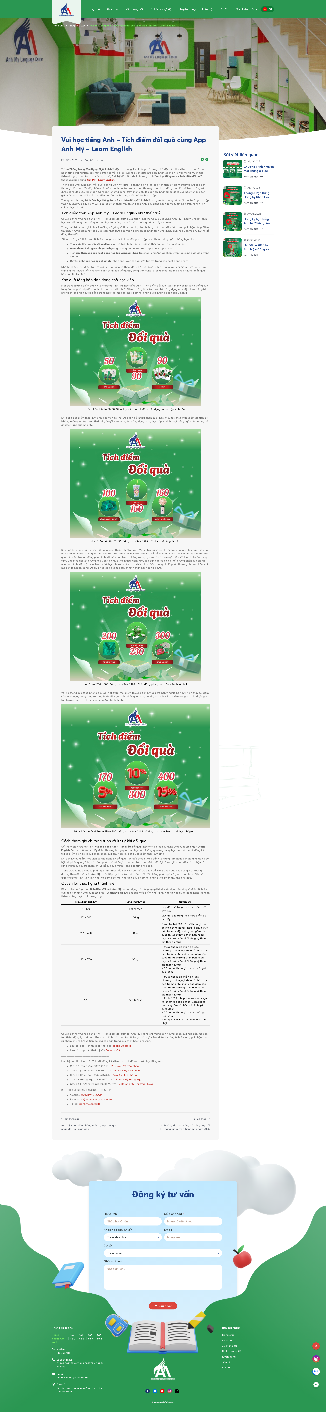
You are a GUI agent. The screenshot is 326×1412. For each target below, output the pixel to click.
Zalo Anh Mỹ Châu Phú (126, 1070)
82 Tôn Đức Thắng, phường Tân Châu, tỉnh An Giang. (79, 1389)
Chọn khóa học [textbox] (116, 1237)
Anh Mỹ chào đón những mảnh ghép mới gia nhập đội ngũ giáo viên (88, 1127)
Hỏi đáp (223, 9)
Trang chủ (93, 9)
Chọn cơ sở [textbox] (114, 1253)
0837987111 (63, 1352)
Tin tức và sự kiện (161, 9)
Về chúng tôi (134, 9)
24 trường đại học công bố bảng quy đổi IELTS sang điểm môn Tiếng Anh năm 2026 (184, 1127)
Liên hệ (207, 9)
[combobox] (133, 1237)
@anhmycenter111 (89, 1103)
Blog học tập (77, 25)
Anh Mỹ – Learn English (100, 179)
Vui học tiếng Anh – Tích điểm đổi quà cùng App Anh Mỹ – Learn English (132, 25)
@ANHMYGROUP (91, 1094)
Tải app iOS (113, 1050)
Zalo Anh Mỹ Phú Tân (125, 1075)
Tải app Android (121, 1045)
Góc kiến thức (245, 9)
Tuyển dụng (188, 9)
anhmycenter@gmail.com (72, 1377)
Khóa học (112, 9)
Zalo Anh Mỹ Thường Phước (136, 1083)
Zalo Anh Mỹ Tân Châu (125, 1066)
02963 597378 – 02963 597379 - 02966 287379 (80, 1365)
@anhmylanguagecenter (98, 1099)
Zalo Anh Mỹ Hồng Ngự (127, 1079)
